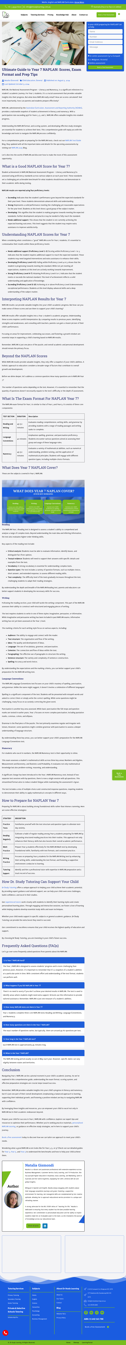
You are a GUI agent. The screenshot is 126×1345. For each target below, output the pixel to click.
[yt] (102, 1313)
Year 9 (23, 1152)
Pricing (50, 15)
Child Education (28, 80)
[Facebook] (86, 1313)
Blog (59, 1308)
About (74, 15)
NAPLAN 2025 (17, 148)
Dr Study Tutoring (9, 887)
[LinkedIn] (91, 1313)
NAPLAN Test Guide (73, 140)
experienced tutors (13, 902)
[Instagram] (97, 1313)
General (39, 80)
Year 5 (13, 1152)
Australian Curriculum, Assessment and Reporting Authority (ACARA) (54, 108)
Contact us (83, 15)
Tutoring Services (38, 15)
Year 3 (7, 1152)
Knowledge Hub (62, 15)
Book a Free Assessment (105, 67)
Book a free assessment (12, 1137)
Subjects (24, 15)
